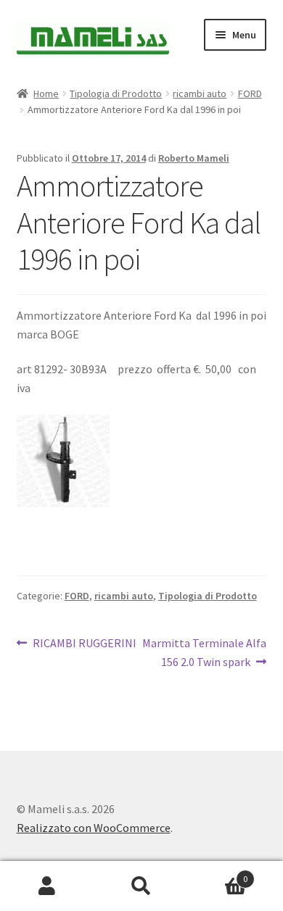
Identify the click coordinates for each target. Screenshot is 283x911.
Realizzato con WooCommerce (94, 827)
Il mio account (47, 886)
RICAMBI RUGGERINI (84, 644)
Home (46, 93)
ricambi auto (199, 93)
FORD (250, 93)
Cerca (141, 886)
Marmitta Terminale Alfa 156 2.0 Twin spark (204, 652)
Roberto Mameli (193, 158)
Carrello (218, 873)
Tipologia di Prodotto (116, 93)
